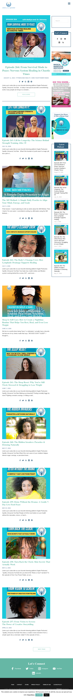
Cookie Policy (58, 684)
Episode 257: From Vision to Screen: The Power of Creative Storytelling (18, 623)
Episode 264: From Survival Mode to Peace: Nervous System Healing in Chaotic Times (26, 70)
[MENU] (68, 3)
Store (27, 684)
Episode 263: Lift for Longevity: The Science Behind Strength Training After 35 (25, 141)
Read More (26, 94)
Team (12, 684)
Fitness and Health (23, 78)
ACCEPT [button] (39, 695)
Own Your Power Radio (40, 78)
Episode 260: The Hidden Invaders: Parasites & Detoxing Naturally (23, 443)
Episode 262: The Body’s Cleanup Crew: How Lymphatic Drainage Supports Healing (22, 261)
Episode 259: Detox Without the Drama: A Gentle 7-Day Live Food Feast (25, 503)
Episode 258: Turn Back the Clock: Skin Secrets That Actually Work (26, 563)
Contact (19, 684)
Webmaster (59, 688)
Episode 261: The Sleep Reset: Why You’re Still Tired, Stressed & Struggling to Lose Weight (23, 383)
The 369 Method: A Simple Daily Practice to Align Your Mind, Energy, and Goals (24, 201)
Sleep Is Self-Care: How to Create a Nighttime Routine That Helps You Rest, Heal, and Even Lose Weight (25, 322)
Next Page (41, 649)
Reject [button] (46, 695)
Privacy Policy (35, 684)
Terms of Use (47, 684)
